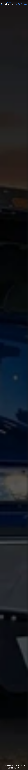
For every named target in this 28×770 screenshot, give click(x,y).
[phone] (19, 3)
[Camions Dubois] (7, 4)
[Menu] (25, 3)
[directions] (22, 3)
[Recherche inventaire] (15, 3)
